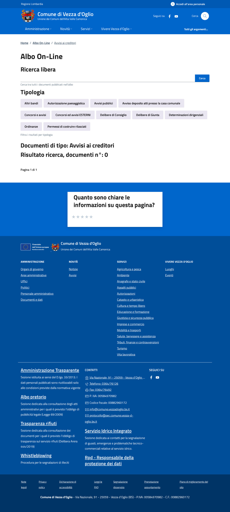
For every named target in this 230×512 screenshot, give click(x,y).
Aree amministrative (33, 275)
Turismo (122, 348)
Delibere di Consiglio (113, 115)
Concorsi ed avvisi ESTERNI (73, 115)
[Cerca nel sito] (205, 16)
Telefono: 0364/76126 (103, 383)
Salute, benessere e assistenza (136, 336)
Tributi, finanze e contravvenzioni (138, 342)
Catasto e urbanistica (130, 299)
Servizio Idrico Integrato (108, 430)
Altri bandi (31, 103)
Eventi (169, 275)
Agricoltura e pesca (129, 269)
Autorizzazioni (126, 293)
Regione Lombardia (32, 4)
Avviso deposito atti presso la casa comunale (151, 103)
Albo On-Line (41, 43)
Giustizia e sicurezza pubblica (135, 318)
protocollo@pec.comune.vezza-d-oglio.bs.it (109, 418)
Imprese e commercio (130, 324)
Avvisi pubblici (103, 103)
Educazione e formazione (133, 312)
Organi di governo (32, 269)
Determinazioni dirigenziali (186, 115)
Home (24, 43)
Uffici (24, 281)
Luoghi (169, 269)
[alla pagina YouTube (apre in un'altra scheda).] (175, 16)
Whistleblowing (36, 455)
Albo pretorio (33, 396)
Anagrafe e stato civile (131, 281)
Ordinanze (31, 126)
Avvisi (72, 275)
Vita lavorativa (126, 354)
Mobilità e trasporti (129, 330)
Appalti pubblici (126, 287)
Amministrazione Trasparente (50, 370)
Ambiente (123, 275)
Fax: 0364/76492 (100, 389)
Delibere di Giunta (147, 115)
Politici (25, 287)
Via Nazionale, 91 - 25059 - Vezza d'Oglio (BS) (117, 377)
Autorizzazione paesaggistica (66, 103)
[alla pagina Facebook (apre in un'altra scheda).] (168, 16)
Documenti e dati (32, 299)
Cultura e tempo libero (131, 305)
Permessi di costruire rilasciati (66, 126)
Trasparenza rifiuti (39, 423)
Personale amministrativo (37, 293)
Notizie (73, 269)
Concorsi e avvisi (35, 115)
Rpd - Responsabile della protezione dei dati (109, 460)
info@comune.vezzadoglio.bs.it (109, 409)
